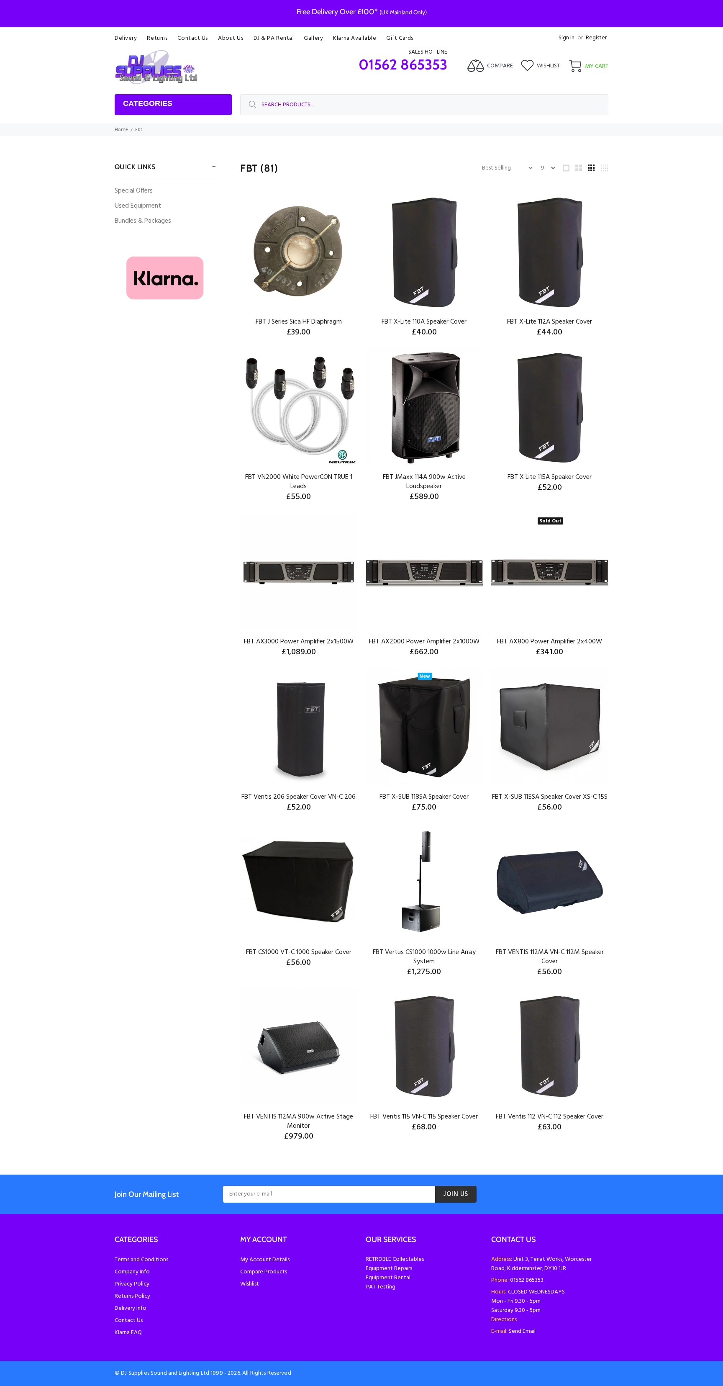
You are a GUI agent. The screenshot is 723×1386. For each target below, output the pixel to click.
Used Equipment (138, 206)
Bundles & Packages (143, 221)
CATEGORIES (147, 103)
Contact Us (129, 1320)
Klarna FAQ (128, 1332)
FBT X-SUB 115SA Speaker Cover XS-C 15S (550, 797)
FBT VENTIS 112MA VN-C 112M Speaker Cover (550, 957)
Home (121, 130)
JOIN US (456, 1194)
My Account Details (265, 1260)
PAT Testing (380, 1287)
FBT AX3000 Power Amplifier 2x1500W (299, 641)
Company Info (132, 1272)
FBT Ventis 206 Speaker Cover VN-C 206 (298, 797)
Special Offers (134, 190)
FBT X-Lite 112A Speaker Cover (549, 321)
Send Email (522, 1331)
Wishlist (249, 1284)
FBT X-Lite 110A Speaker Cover (424, 321)
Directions (504, 1319)
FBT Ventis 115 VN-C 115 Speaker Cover (424, 1116)
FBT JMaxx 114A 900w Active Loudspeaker (424, 482)
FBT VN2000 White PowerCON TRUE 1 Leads (298, 482)
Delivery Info (130, 1308)
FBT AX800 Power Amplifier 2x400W (549, 641)
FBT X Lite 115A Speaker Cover (550, 477)
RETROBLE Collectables (395, 1259)
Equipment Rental (388, 1278)
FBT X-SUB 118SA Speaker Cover (424, 797)
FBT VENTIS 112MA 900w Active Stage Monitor (298, 1121)
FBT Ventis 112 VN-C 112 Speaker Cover (549, 1116)
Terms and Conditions (141, 1260)
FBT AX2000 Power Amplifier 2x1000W (424, 641)
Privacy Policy (132, 1284)
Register (596, 38)
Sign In (566, 38)
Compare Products (263, 1272)
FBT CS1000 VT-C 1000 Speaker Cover (298, 952)
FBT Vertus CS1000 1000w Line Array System (424, 957)
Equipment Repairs (389, 1268)
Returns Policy (132, 1296)
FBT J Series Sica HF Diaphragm (299, 321)
